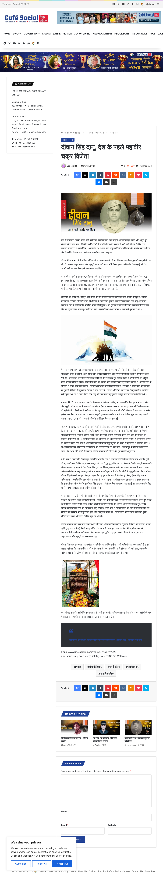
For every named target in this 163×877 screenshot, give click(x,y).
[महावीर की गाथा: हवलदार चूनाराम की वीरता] (138, 727)
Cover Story (32, 33)
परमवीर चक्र (76, 132)
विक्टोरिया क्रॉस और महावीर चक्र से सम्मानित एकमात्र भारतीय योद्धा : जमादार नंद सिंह (105, 639)
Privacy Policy (61, 871)
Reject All (41, 863)
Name (65, 811)
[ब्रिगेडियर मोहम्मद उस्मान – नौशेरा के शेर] (74, 727)
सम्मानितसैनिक (107, 673)
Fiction (67, 33)
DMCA (73, 871)
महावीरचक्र (133, 666)
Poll (152, 33)
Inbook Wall (139, 33)
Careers (126, 871)
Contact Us (137, 871)
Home (7, 33)
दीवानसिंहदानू (95, 666)
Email (64, 825)
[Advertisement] (106, 99)
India (78, 666)
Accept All (62, 863)
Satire (57, 33)
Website (112, 825)
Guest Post (150, 871)
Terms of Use (46, 871)
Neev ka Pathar (102, 33)
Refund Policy (114, 871)
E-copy (17, 33)
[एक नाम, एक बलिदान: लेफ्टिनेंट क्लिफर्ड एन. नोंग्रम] (106, 727)
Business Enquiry (97, 871)
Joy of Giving (82, 33)
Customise (20, 863)
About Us (82, 871)
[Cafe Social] (27, 18)
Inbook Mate (122, 33)
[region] (41, 854)
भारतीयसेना (114, 666)
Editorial (70, 166)
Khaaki (46, 33)
